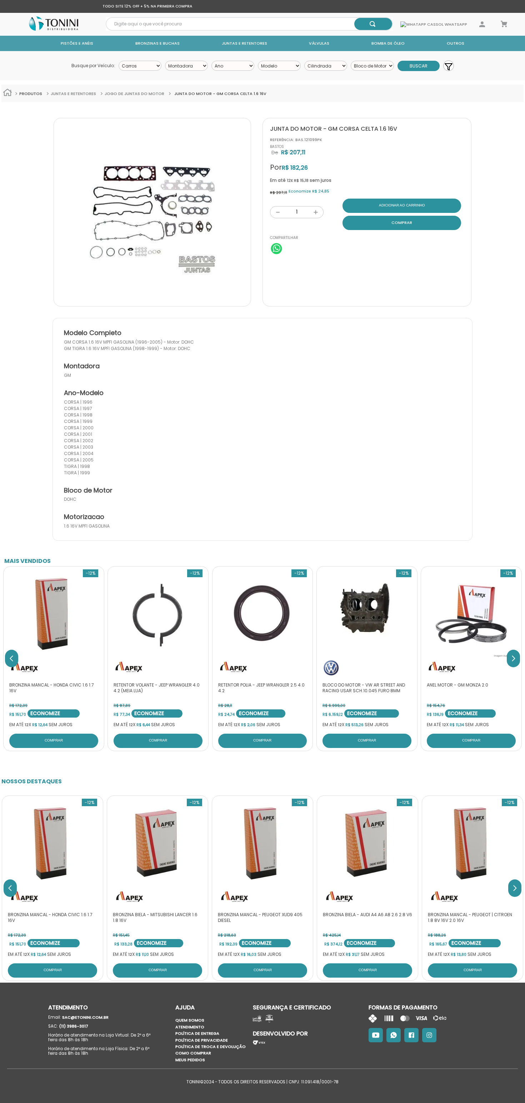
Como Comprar (193, 1053)
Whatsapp (455, 24)
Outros (455, 43)
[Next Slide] (513, 658)
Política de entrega (197, 1033)
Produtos (30, 93)
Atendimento (189, 1027)
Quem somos (189, 1020)
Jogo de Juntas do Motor (134, 93)
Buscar (419, 66)
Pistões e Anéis (77, 43)
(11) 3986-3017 (73, 1026)
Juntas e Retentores (244, 43)
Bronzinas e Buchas (157, 43)
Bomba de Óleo (388, 43)
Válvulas (319, 43)
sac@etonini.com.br (85, 1017)
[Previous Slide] (11, 658)
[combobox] (249, 24)
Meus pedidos (190, 1060)
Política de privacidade (201, 1040)
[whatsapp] (276, 249)
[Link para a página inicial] (7, 93)
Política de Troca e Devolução (210, 1046)
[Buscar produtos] (372, 24)
